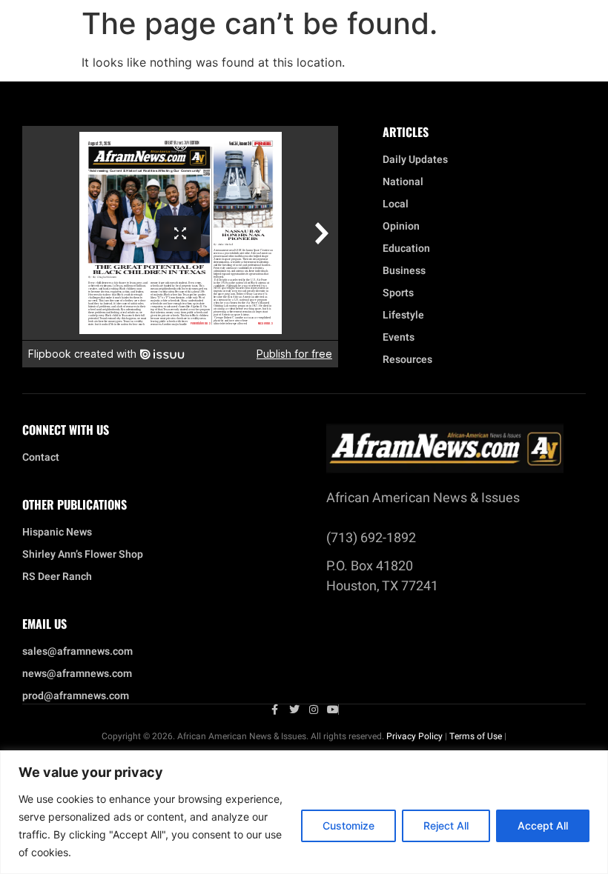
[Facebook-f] (275, 709)
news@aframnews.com (77, 674)
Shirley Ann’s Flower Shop (82, 554)
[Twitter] (294, 709)
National (403, 182)
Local (396, 204)
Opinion (401, 226)
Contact (40, 457)
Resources (407, 360)
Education (406, 248)
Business (404, 271)
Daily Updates (415, 160)
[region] (304, 812)
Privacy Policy (414, 736)
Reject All (446, 825)
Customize (348, 825)
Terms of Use (475, 736)
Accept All (543, 825)
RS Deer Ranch (57, 577)
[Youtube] (333, 709)
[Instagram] (313, 709)
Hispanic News (57, 532)
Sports (398, 293)
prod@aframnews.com (75, 696)
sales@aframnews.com (77, 651)
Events (398, 337)
